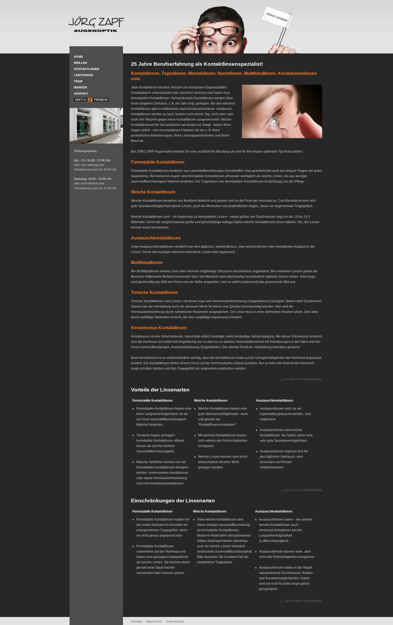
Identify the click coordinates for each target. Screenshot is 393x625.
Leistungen (83, 75)
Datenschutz (175, 621)
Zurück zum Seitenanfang (303, 601)
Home (78, 56)
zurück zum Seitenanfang (303, 379)
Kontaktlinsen (86, 69)
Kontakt (81, 93)
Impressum (154, 621)
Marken (80, 87)
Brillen (80, 62)
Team (78, 81)
